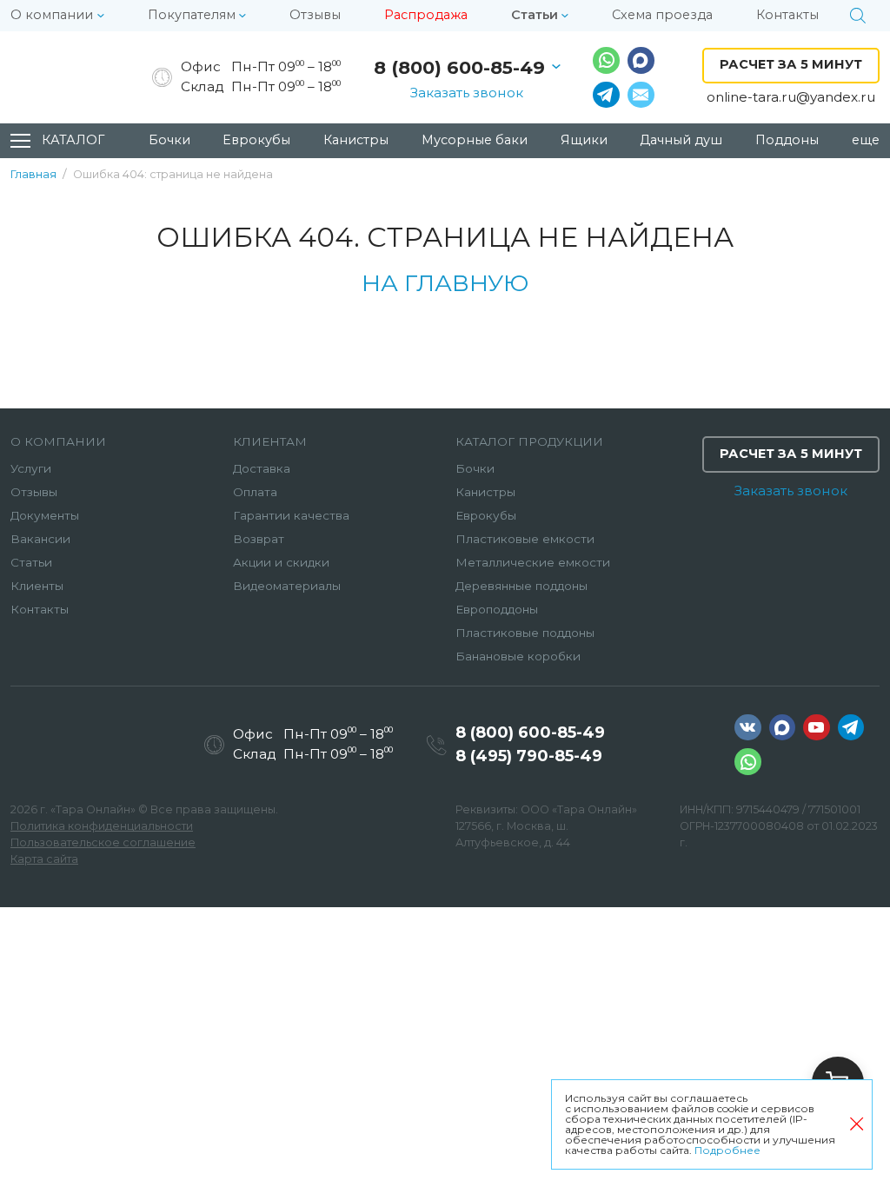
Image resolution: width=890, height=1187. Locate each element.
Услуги (30, 468)
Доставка (261, 468)
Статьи (31, 562)
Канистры (485, 492)
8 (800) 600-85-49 (459, 67)
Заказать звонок (466, 92)
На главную (445, 283)
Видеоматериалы (287, 586)
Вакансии (40, 539)
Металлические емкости (532, 562)
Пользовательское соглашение (103, 842)
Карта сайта (44, 858)
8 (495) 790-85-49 (528, 756)
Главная (33, 175)
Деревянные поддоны (521, 586)
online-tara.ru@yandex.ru (791, 97)
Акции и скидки (281, 562)
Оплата (255, 492)
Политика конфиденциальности (101, 825)
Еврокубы (485, 515)
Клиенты (36, 586)
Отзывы (33, 492)
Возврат (258, 539)
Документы (44, 515)
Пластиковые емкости (524, 539)
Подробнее (727, 1150)
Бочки (475, 468)
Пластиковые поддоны (524, 633)
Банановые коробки (518, 656)
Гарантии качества (291, 515)
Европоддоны (496, 609)
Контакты (39, 609)
